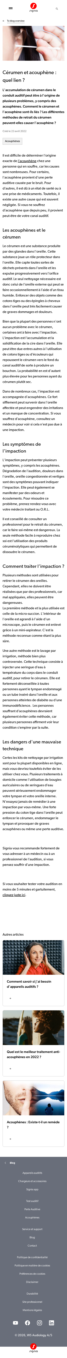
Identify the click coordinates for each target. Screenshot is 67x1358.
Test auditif (32, 1201)
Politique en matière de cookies (32, 1265)
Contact (32, 1245)
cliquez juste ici (14, 895)
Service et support (32, 1229)
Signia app (32, 1189)
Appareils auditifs (32, 1173)
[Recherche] (56, 8)
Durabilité (32, 1293)
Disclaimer (32, 1282)
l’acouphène (27, 161)
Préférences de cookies (32, 1274)
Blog (32, 1237)
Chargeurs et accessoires (32, 1181)
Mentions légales (32, 1310)
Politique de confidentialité (32, 1257)
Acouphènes (12, 141)
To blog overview (16, 21)
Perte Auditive (32, 1209)
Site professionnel (32, 1302)
